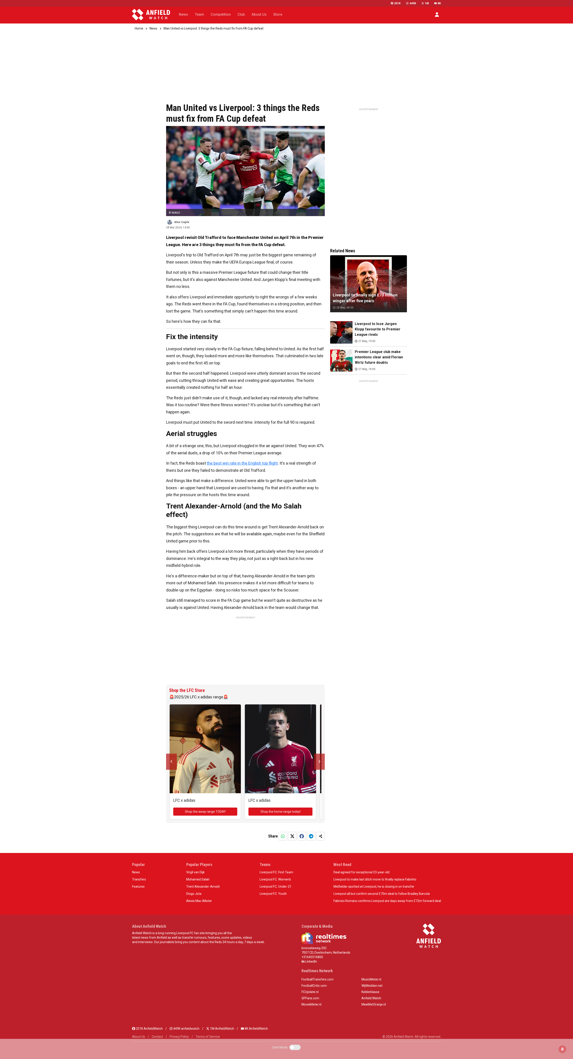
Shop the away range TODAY (205, 811)
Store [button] (277, 14)
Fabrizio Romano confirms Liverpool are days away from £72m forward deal (387, 901)
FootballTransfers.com (317, 979)
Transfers (139, 879)
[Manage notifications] (562, 1049)
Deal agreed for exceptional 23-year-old (361, 872)
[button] (437, 15)
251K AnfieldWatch (149, 1028)
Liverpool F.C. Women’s (275, 879)
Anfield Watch (371, 998)
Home (139, 28)
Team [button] (199, 14)
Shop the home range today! (281, 811)
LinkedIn (311, 961)
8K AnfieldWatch (256, 1028)
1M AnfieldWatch (221, 1028)
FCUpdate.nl (310, 992)
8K (439, 3)
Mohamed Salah (198, 879)
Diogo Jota (193, 893)
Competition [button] (221, 14)
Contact (157, 1036)
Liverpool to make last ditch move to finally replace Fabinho (375, 879)
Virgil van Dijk (195, 872)
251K (397, 3)
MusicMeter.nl (371, 979)
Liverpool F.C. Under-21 (275, 886)
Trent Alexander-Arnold (203, 886)
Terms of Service (208, 1036)
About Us (138, 1036)
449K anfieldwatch (186, 1028)
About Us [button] (259, 14)
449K (413, 3)
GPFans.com (310, 998)
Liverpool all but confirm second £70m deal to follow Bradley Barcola (382, 893)
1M (427, 3)
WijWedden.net (372, 985)
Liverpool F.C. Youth (273, 893)
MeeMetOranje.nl (373, 1004)
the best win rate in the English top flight (242, 463)
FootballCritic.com (314, 985)
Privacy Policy (179, 1036)
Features (138, 886)
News (153, 28)
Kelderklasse (370, 992)
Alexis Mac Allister (199, 901)
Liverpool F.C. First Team (276, 872)
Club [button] (241, 14)
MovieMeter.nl (311, 1004)
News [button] (183, 14)
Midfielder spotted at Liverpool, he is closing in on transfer (374, 886)
